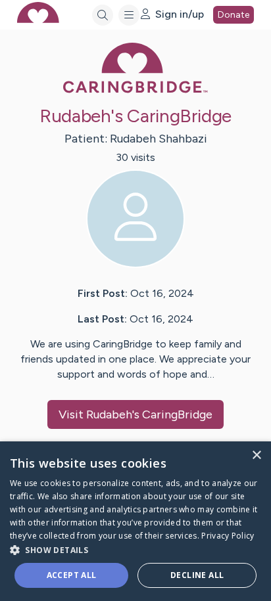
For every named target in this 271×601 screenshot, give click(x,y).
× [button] (256, 455)
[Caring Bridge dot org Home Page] (135, 90)
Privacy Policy (227, 535)
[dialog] (135, 521)
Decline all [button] (197, 575)
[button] (135, 549)
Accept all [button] (72, 575)
